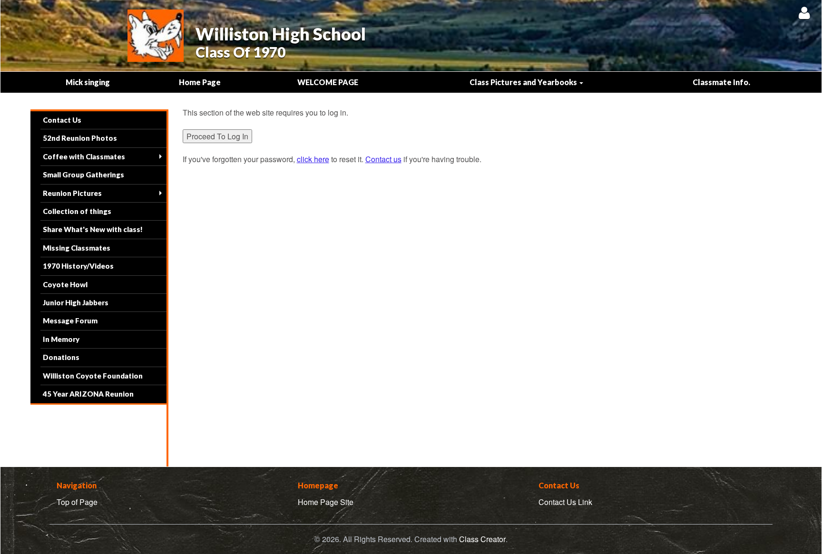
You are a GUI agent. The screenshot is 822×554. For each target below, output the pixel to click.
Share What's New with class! (93, 229)
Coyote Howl (65, 284)
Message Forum (70, 320)
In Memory (61, 339)
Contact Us (62, 120)
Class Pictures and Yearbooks (524, 82)
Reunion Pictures (72, 193)
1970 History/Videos (78, 266)
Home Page (200, 82)
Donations (61, 357)
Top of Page (77, 501)
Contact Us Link (565, 501)
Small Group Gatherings (83, 174)
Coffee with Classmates (84, 156)
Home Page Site (325, 501)
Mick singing (88, 82)
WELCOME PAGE (327, 82)
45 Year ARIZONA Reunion (88, 393)
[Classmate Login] (804, 12)
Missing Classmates (76, 247)
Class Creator (482, 539)
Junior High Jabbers (75, 302)
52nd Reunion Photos (80, 138)
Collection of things (77, 211)
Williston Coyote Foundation (93, 375)
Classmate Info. (721, 82)
